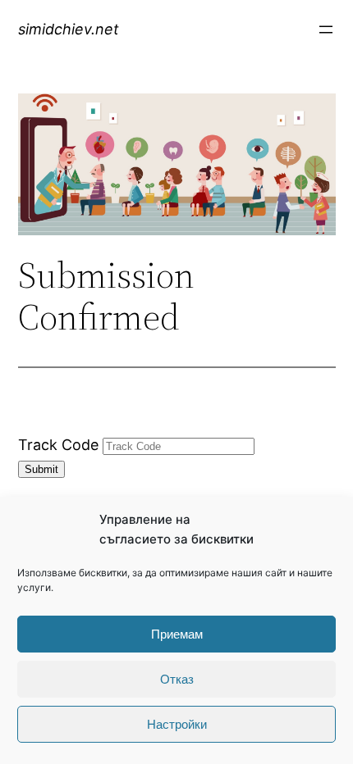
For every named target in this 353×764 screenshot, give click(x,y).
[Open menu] (326, 29)
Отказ (177, 679)
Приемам (177, 634)
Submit (41, 469)
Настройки (177, 724)
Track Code (58, 444)
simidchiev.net (68, 29)
